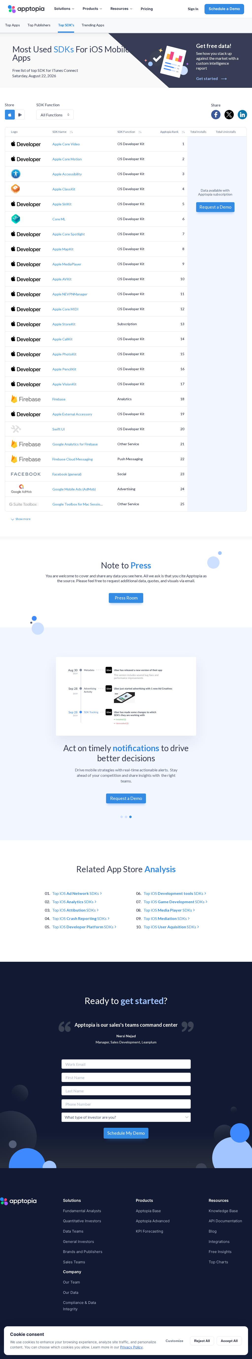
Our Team (71, 1282)
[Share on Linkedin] (242, 114)
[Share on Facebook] (215, 114)
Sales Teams (74, 1262)
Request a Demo (215, 207)
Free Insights (220, 1251)
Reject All (202, 1341)
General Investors (78, 1241)
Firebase (58, 399)
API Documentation (225, 1221)
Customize (174, 1341)
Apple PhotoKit (64, 354)
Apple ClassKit (63, 189)
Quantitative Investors (82, 1221)
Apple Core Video (66, 144)
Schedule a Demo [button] (224, 8)
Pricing (147, 9)
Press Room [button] (126, 597)
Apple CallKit (62, 339)
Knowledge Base (223, 1210)
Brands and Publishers (82, 1251)
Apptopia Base (148, 1210)
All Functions (52, 114)
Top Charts (218, 1262)
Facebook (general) (66, 474)
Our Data (70, 1292)
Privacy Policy (131, 1347)
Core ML (58, 219)
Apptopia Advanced (153, 1221)
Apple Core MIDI (65, 309)
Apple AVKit (62, 279)
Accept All (229, 1341)
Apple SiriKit (62, 204)
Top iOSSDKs (75, 893)
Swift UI (58, 429)
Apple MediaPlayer (66, 264)
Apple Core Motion (67, 159)
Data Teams (73, 1231)
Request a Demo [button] (126, 798)
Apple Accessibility (67, 174)
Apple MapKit (63, 249)
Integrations (219, 1241)
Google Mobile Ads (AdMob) (74, 489)
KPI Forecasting (149, 1231)
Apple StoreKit (64, 324)
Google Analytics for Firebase (75, 444)
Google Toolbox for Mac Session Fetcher (83, 504)
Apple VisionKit (64, 384)
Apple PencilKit (64, 369)
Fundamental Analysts (82, 1210)
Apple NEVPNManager (69, 294)
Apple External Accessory (72, 414)
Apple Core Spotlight (68, 234)
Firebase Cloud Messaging (72, 459)
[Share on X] (229, 114)
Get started (211, 78)
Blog (213, 1231)
